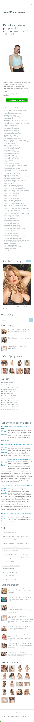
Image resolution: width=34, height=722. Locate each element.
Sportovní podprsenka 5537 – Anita (19, 597)
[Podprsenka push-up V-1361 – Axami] (4, 591)
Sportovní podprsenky (23, 108)
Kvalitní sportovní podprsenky (12, 147)
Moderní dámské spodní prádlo (12, 167)
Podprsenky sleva (9, 202)
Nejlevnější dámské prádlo (11, 175)
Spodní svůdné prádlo (23, 217)
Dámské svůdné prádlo (10, 135)
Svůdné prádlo (25, 240)
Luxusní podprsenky (7, 396)
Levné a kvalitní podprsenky (11, 148)
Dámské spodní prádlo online (12, 130)
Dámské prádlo (25, 120)
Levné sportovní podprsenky (11, 163)
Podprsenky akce (21, 187)
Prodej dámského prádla (10, 212)
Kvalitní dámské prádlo (23, 142)
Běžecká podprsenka (11, 110)
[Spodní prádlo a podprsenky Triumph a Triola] (4, 340)
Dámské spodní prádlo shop (11, 132)
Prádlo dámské (8, 210)
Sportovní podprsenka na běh (12, 225)
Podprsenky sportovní (20, 202)
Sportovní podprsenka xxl (11, 230)
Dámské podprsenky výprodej (12, 120)
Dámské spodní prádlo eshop (12, 127)
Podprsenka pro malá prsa (11, 183)
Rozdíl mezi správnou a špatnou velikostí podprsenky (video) (18, 330)
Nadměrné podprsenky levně (12, 173)
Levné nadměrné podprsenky (12, 153)
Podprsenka (23, 180)
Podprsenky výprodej (20, 205)
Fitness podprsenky (20, 140)
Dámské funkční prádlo (10, 115)
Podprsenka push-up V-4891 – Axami (20, 644)
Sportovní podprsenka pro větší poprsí (14, 228)
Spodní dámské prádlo (10, 213)
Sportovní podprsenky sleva (11, 235)
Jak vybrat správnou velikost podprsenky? (17, 347)
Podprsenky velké (9, 205)
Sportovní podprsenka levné (11, 223)
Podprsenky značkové (10, 208)
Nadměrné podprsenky (10, 172)
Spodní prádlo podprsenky (11, 215)
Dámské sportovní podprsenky (12, 133)
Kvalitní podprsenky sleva (11, 145)
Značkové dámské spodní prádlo (13, 247)
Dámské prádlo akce (9, 122)
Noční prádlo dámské (23, 177)
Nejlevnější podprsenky (10, 177)
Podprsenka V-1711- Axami (17, 652)
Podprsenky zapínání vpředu (12, 207)
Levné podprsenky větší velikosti (12, 157)
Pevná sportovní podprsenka (12, 178)
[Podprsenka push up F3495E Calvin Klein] (4, 637)
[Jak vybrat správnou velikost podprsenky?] (4, 348)
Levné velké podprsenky (10, 165)
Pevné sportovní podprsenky (12, 180)
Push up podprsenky (7, 402)
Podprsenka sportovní (10, 187)
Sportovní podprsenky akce (11, 232)
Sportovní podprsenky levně (11, 233)
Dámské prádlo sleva (9, 123)
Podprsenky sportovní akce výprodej (14, 203)
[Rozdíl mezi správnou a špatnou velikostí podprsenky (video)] (4, 331)
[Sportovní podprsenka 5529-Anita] (4, 628)
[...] (9, 440)
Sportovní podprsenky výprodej (12, 238)
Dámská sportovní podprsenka (12, 113)
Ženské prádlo (20, 241)
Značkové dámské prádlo (11, 245)
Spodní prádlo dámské (23, 213)
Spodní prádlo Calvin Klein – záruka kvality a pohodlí (15, 459)
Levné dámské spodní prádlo (12, 152)
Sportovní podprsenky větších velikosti (14, 237)
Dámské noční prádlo (9, 118)
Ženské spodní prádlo (10, 243)
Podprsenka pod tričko (10, 182)
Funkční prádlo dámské (10, 142)
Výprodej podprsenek (10, 241)
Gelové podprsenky (6, 391)
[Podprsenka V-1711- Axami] (4, 654)
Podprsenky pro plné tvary (11, 195)
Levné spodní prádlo (9, 160)
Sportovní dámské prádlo (10, 218)
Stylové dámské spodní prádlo (12, 240)
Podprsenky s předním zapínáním (13, 198)
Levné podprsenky (9, 155)
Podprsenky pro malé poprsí (11, 193)
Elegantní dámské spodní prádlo (12, 138)
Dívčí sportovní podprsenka (11, 137)
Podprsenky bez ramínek (8, 400)
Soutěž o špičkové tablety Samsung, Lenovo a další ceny (16, 444)
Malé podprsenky (22, 165)
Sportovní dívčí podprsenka (11, 220)
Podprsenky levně (20, 188)
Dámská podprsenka (9, 112)
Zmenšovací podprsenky (8, 409)
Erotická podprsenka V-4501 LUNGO (15, 307)
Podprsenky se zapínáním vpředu (13, 200)
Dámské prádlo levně (21, 122)
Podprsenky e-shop (9, 188)
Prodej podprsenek (23, 212)
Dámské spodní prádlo (10, 125)
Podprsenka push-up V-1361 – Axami (20, 589)
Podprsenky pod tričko (23, 190)
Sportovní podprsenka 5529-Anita (19, 626)
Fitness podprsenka (9, 140)
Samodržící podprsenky (7, 404)
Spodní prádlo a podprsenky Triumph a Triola (20, 339)
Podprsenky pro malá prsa (11, 192)
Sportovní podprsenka (10, 222)
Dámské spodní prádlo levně (11, 128)
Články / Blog (4, 385)
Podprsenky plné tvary (10, 190)
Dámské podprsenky (11, 108)
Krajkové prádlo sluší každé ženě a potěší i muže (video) (16, 513)
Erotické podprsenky (7, 389)
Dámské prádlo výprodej (22, 123)
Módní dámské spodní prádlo (12, 168)
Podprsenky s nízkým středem (12, 197)
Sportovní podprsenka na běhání (13, 227)
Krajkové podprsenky (7, 393)
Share (5, 251)
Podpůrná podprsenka (22, 208)
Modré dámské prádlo (21, 170)
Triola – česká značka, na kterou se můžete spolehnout (16, 486)
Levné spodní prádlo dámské (12, 162)
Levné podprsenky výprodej (11, 158)
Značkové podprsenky (10, 248)
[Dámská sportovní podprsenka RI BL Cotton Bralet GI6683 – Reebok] (17, 58)
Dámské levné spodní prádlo (11, 117)
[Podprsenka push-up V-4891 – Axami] (4, 645)
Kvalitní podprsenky (9, 143)
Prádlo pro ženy (16, 210)
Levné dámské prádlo (10, 150)
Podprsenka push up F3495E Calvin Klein (19, 635)
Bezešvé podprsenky (7, 382)
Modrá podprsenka (9, 170)
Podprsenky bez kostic (7, 398)
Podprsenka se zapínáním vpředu (13, 185)
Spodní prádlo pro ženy (10, 217)
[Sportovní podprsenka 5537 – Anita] (4, 599)
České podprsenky (23, 110)
